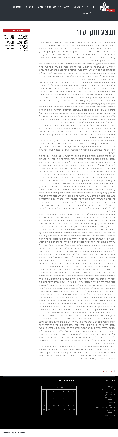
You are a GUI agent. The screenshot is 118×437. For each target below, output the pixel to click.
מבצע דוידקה (23, 49)
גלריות (110, 400)
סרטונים (110, 403)
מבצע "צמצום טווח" (23, 40)
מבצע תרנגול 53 (22, 44)
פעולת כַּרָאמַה (9, 39)
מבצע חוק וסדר (22, 50)
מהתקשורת (109, 416)
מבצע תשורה (23, 42)
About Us (109, 392)
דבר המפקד (108, 395)
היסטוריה (109, 405)
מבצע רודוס (10, 44)
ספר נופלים (109, 397)
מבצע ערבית (10, 49)
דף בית (110, 387)
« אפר (75, 416)
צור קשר (110, 418)
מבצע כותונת (9, 45)
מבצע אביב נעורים (24, 46)
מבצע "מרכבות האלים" (9, 36)
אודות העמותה (107, 390)
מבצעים (110, 410)
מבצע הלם (10, 42)
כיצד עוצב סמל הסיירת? (104, 408)
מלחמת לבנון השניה (23, 36)
